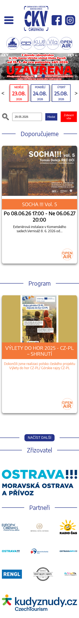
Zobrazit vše (69, 117)
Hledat (51, 116)
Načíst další (39, 437)
